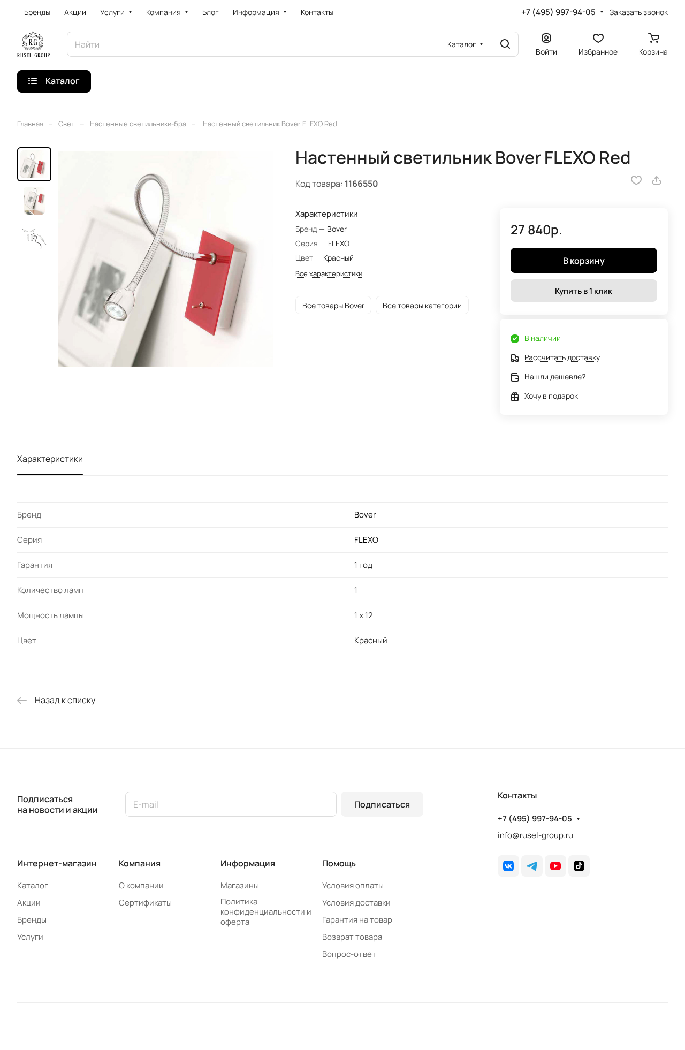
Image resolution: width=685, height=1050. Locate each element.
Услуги (30, 936)
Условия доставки (356, 902)
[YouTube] (555, 866)
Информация (247, 863)
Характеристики (50, 459)
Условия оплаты (353, 885)
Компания (140, 863)
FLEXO (366, 539)
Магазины (239, 885)
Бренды (32, 919)
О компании (141, 885)
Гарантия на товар (357, 919)
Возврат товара (352, 936)
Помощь (339, 863)
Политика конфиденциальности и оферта (265, 911)
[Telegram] (532, 866)
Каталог (32, 885)
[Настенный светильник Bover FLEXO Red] (165, 258)
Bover (365, 514)
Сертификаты (145, 902)
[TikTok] (579, 866)
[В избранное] (636, 180)
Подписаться (382, 804)
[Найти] (505, 44)
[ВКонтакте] (508, 866)
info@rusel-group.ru (535, 835)
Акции (29, 902)
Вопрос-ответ (349, 954)
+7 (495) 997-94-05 (558, 12)
